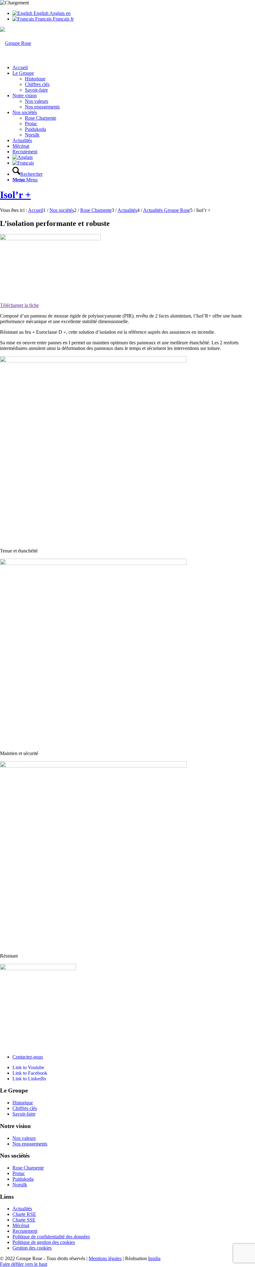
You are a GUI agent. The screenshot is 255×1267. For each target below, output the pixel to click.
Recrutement (24, 1231)
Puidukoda (23, 1179)
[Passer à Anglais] (22, 157)
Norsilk (19, 1184)
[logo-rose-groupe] (15, 43)
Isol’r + (15, 194)
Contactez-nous (27, 1056)
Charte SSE (23, 1219)
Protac (18, 1173)
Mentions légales (105, 1258)
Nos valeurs (24, 1138)
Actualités (22, 1208)
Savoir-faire (23, 1113)
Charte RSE (24, 1214)
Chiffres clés (24, 1108)
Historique (22, 1102)
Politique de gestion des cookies (43, 1242)
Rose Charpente (28, 1167)
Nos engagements (29, 1143)
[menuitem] (133, 67)
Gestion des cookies (32, 1247)
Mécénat (20, 1225)
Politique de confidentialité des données (51, 1236)
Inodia (154, 1258)
